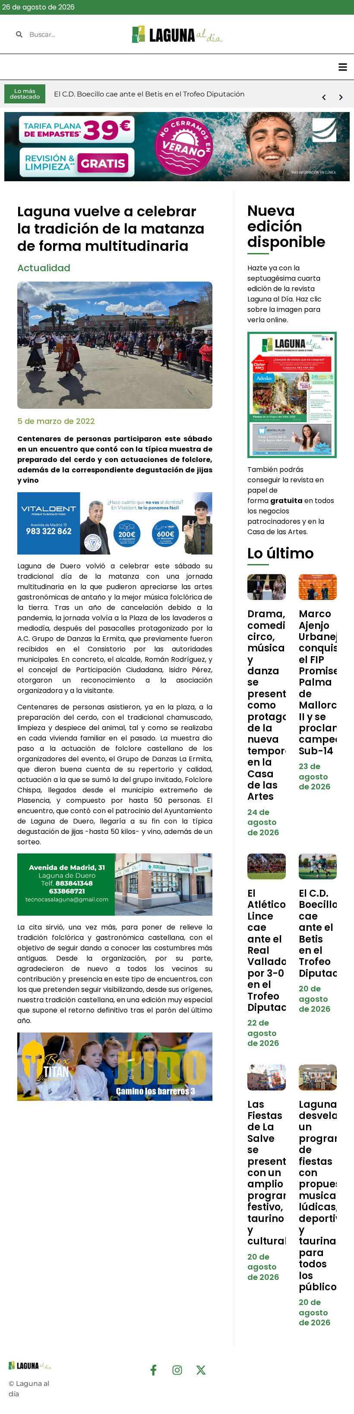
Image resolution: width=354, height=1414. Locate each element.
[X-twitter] (201, 1370)
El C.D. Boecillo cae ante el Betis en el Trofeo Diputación (326, 933)
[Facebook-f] (153, 1370)
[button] (342, 67)
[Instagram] (177, 1370)
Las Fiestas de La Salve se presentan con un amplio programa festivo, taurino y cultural (273, 1173)
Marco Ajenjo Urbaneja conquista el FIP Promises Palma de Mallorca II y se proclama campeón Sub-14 (324, 682)
